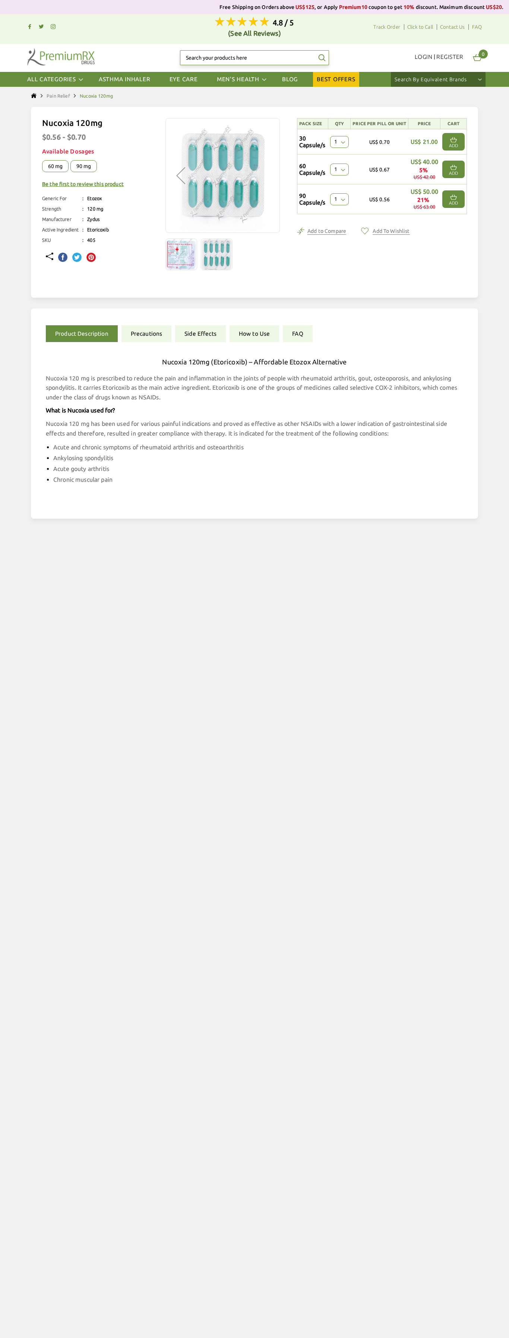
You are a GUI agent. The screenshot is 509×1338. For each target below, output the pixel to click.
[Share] (49, 257)
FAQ (477, 27)
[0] (477, 58)
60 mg (55, 166)
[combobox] (254, 57)
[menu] (254, 79)
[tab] (80, 333)
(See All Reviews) (254, 33)
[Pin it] (91, 258)
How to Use (254, 333)
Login (423, 57)
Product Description (81, 333)
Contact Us (452, 27)
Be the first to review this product (83, 184)
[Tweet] (77, 258)
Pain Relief (58, 95)
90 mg (83, 166)
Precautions (146, 333)
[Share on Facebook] (62, 258)
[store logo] (61, 57)
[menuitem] (124, 79)
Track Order (386, 27)
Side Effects (200, 333)
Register (450, 57)
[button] (183, 254)
